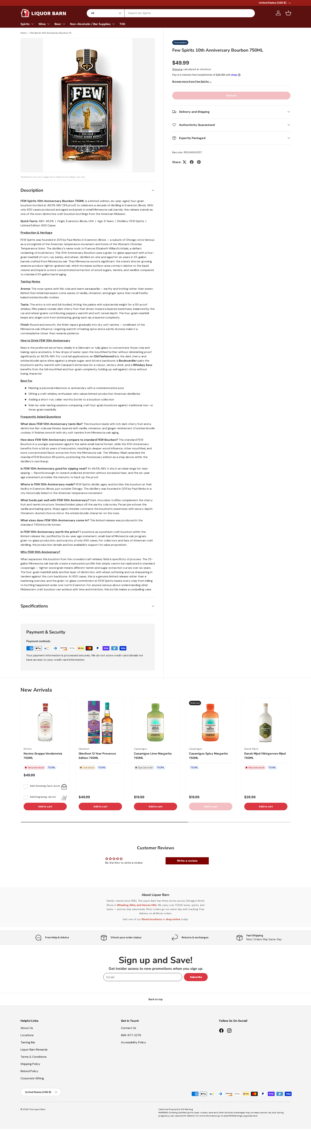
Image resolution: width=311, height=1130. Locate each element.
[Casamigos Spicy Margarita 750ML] (210, 722)
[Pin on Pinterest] (198, 162)
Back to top (155, 999)
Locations (27, 1035)
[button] (288, 13)
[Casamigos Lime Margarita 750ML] (155, 722)
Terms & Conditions (34, 1057)
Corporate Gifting (32, 1078)
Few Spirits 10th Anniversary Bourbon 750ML (51, 33)
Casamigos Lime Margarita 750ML (153, 755)
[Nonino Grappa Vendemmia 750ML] (45, 722)
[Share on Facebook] (191, 162)
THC (122, 24)
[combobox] (171, 13)
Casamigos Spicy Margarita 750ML (208, 755)
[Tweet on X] (184, 162)
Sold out (231, 95)
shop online (173, 919)
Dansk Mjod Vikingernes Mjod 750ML (265, 755)
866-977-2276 (131, 1035)
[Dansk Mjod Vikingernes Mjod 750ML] (265, 722)
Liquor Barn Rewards (34, 1049)
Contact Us (128, 1028)
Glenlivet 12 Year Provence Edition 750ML (97, 755)
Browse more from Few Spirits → (192, 81)
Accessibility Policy (133, 1042)
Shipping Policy (30, 1064)
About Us (27, 1028)
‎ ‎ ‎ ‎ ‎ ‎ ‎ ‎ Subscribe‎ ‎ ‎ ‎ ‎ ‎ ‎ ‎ (196, 977)
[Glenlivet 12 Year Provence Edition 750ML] (100, 722)
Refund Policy (29, 1071)
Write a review (187, 861)
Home (23, 33)
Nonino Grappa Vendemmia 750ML (43, 755)
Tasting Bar (28, 1042)
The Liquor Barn (37, 1109)
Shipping (177, 69)
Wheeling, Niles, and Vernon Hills (137, 904)
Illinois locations (151, 919)
